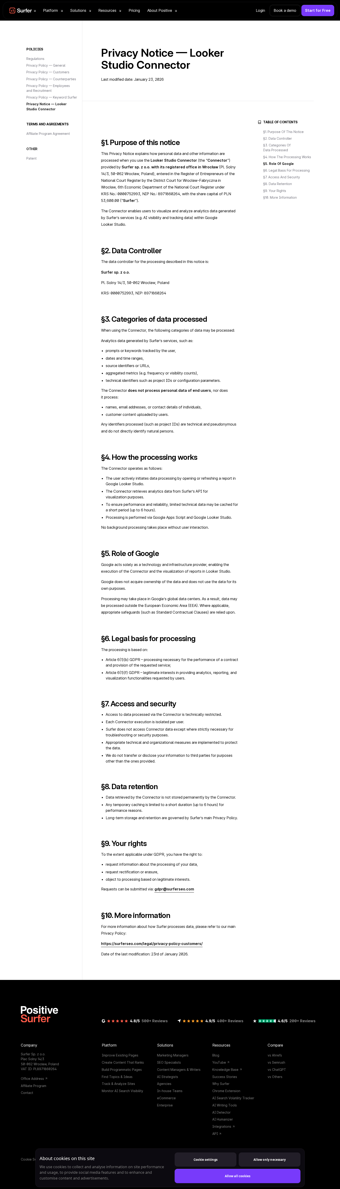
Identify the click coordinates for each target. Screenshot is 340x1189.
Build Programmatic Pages (122, 1070)
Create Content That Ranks (123, 1062)
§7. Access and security (281, 177)
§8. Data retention (277, 184)
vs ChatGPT (277, 1070)
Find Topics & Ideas (117, 1077)
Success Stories (224, 1077)
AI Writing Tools (224, 1105)
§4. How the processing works (287, 157)
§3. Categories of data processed (277, 147)
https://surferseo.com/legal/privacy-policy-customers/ (152, 943)
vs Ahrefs (275, 1055)
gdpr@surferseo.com (174, 889)
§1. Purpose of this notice (283, 132)
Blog (215, 1055)
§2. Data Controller (277, 138)
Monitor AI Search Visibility (122, 1091)
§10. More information (280, 197)
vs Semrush (276, 1062)
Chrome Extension (226, 1091)
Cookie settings (205, 1160)
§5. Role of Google (278, 164)
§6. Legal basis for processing (286, 170)
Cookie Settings (33, 1159)
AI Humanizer (222, 1119)
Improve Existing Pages (120, 1055)
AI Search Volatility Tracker (233, 1098)
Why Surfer (220, 1084)
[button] (22, 10)
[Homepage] (39, 1014)
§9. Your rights (274, 191)
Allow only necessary (269, 1160)
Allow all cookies (237, 1176)
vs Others (275, 1077)
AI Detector (221, 1112)
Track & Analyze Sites (118, 1084)
